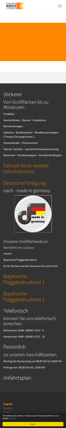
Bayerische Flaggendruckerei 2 (24, 296)
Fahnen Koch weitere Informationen (26, 168)
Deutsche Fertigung (24, 183)
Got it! (33, 424)
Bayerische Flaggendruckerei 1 (24, 279)
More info (12, 418)
